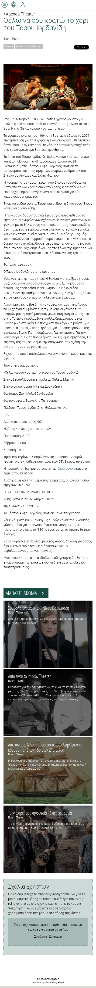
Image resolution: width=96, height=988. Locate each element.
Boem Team (11, 38)
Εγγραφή (55, 936)
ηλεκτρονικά (65, 468)
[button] (10, 87)
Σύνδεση (40, 936)
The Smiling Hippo (54, 982)
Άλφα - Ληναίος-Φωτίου (28, 46)
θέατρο (9, 46)
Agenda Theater (20, 14)
